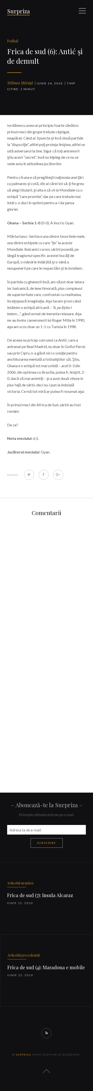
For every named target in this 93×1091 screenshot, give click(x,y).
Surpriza (18, 11)
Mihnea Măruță (20, 82)
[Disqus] (46, 583)
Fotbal (12, 40)
